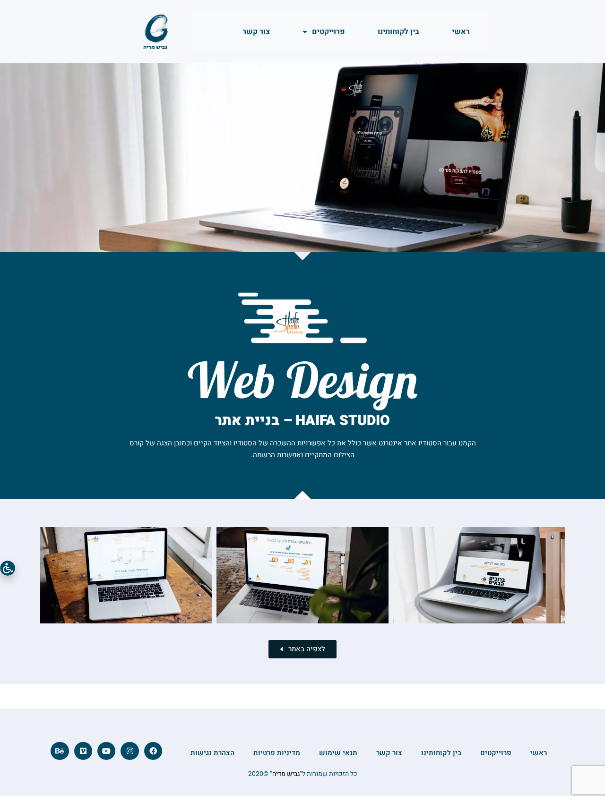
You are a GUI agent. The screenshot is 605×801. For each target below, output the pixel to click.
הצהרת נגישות (212, 753)
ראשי (461, 31)
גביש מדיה (286, 774)
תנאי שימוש (338, 753)
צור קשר (256, 31)
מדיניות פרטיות (276, 753)
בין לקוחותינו (398, 31)
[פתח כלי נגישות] (7, 568)
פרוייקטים (328, 31)
